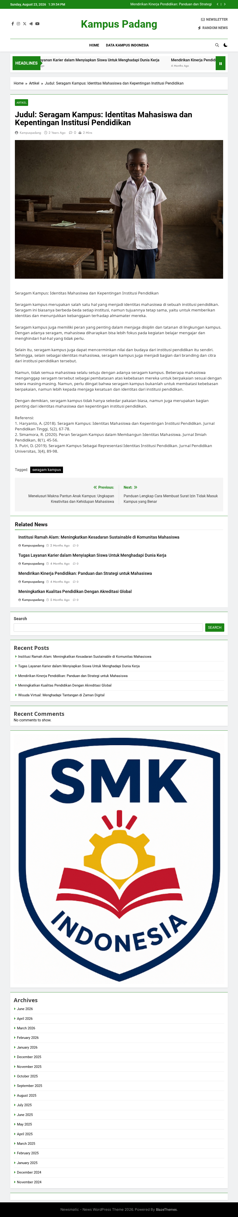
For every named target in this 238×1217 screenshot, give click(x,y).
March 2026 (26, 1028)
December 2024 (29, 1172)
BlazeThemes (166, 1209)
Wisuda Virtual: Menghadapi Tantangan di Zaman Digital (61, 695)
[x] (24, 24)
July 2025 (24, 1105)
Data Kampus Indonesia (127, 45)
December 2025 (29, 1057)
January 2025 (27, 1163)
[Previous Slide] (218, 4)
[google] (31, 24)
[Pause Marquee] (220, 63)
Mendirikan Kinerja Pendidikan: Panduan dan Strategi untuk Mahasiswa (85, 573)
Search (20, 618)
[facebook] (12, 24)
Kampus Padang (119, 24)
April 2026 (25, 1019)
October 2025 (27, 1076)
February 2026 (28, 1038)
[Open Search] (217, 45)
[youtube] (37, 24)
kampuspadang (30, 132)
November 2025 (29, 1067)
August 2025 (26, 1095)
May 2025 (24, 1124)
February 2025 (28, 1153)
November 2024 (29, 1182)
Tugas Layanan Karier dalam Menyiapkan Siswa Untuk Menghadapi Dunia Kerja (92, 555)
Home (94, 45)
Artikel (21, 103)
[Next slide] (224, 4)
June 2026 (25, 1009)
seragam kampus (46, 470)
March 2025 (26, 1144)
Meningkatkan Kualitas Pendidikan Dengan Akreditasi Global (170, 5)
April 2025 (25, 1134)
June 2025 (25, 1115)
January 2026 (27, 1047)
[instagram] (18, 24)
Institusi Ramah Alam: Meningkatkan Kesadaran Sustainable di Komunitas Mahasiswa (98, 537)
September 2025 (29, 1086)
